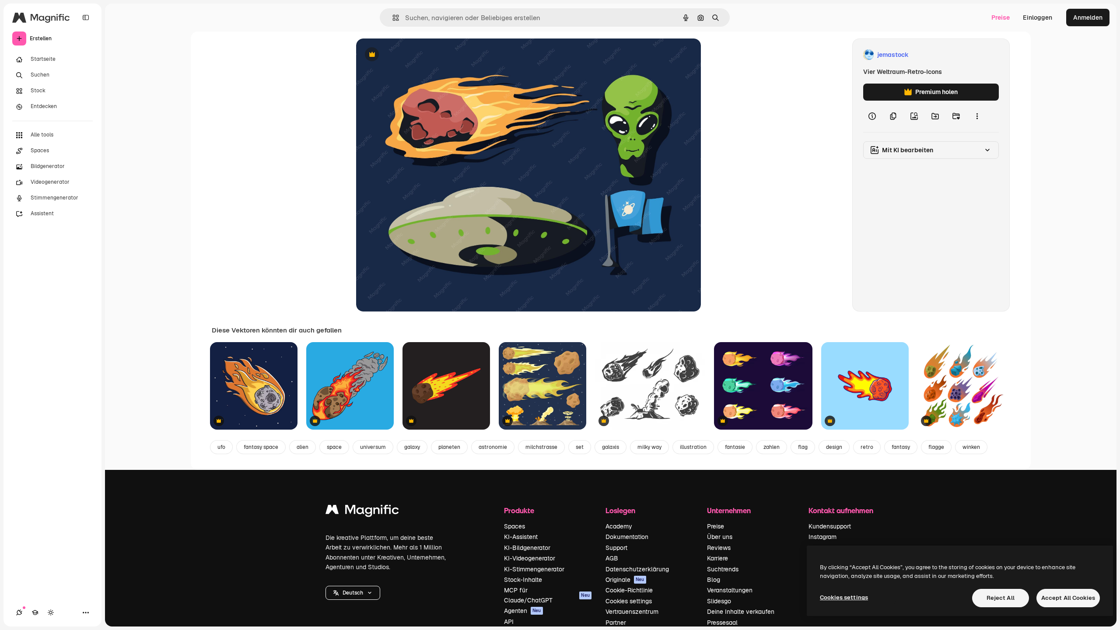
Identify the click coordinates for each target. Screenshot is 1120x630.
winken (971, 447)
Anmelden (1087, 17)
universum (373, 447)
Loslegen (620, 510)
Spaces (514, 526)
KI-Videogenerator (529, 558)
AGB (612, 558)
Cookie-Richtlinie (629, 590)
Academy (619, 526)
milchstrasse (541, 447)
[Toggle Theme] (51, 613)
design (834, 447)
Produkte (519, 510)
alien (302, 447)
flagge (936, 447)
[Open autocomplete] (392, 17)
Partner (616, 622)
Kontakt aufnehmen (840, 510)
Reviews (719, 548)
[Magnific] (362, 511)
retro (867, 447)
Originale (625, 580)
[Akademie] (35, 613)
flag (803, 447)
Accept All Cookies (1068, 598)
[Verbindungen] (19, 613)
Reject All (1001, 598)
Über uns (719, 537)
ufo (221, 447)
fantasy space (261, 447)
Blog (713, 580)
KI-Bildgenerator (527, 548)
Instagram (822, 537)
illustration (693, 447)
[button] (353, 593)
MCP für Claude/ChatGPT (547, 595)
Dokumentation (627, 537)
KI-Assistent (521, 537)
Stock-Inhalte (523, 580)
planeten (449, 447)
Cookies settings (629, 601)
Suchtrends (722, 569)
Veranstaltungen (729, 590)
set (580, 447)
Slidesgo (719, 601)
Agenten (522, 611)
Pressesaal (722, 622)
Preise (1000, 17)
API (509, 622)
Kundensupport (829, 526)
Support (616, 548)
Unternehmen (729, 510)
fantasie (735, 447)
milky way (649, 447)
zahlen (771, 447)
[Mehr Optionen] (977, 116)
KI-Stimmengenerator (534, 569)
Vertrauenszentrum (632, 612)
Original (412, 55)
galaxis (610, 447)
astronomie (493, 447)
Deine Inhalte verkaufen (740, 612)
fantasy (901, 447)
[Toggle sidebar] (86, 17)
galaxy (412, 447)
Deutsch (353, 592)
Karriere (717, 558)
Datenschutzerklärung (637, 569)
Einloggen (1037, 17)
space (334, 447)
